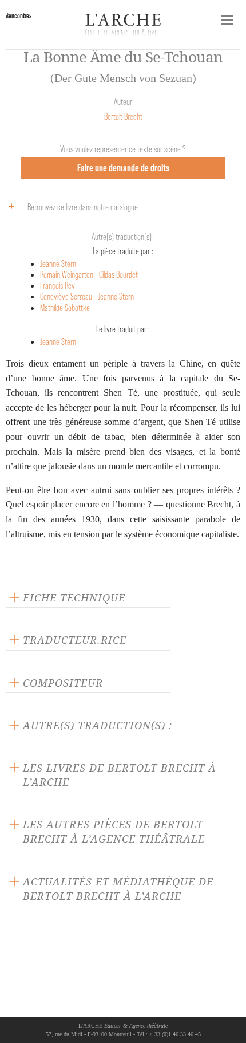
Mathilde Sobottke (65, 308)
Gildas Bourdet (118, 275)
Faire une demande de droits (123, 168)
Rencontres (18, 15)
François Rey (57, 285)
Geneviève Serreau (66, 296)
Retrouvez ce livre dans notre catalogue (82, 207)
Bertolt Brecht (123, 116)
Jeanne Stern (58, 264)
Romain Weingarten (66, 275)
